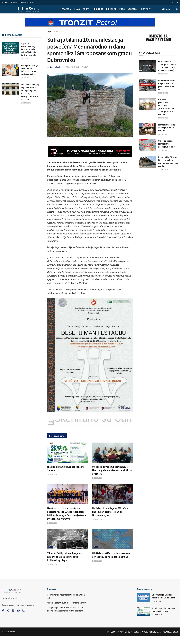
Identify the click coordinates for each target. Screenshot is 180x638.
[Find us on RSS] (23, 610)
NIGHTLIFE (111, 9)
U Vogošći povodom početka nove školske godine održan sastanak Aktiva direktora (112, 470)
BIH (57, 32)
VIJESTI (85, 67)
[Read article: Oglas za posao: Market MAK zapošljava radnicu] (147, 145)
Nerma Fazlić (55, 67)
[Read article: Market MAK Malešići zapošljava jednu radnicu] (147, 129)
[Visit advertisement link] (90, 25)
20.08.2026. (27, 59)
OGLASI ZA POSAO (170, 632)
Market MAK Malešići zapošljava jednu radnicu (167, 127)
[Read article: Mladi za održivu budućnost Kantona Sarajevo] (67, 453)
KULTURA (98, 9)
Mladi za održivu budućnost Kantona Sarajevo (67, 603)
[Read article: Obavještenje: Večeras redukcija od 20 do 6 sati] (143, 597)
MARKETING (125, 632)
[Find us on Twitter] (7, 610)
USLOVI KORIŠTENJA (150, 632)
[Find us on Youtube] (6, 2)
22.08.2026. (164, 93)
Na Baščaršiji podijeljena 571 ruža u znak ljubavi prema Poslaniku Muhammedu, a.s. (110, 512)
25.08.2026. (53, 474)
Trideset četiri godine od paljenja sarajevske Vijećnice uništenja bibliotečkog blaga (64, 557)
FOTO (122, 9)
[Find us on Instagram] (13, 610)
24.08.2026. (27, 103)
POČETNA (66, 9)
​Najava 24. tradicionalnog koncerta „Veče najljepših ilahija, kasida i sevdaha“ (29, 49)
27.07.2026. (164, 170)
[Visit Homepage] (29, 9)
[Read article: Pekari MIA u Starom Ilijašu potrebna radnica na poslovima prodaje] (147, 162)
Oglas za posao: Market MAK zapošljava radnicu (167, 144)
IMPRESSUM (112, 632)
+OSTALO (132, 9)
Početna (50, 32)
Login (167, 9)
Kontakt (175, 2)
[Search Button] (177, 9)
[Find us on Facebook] (2, 2)
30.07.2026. (164, 150)
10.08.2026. (164, 118)
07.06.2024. (70, 67)
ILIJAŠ (77, 9)
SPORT (86, 9)
